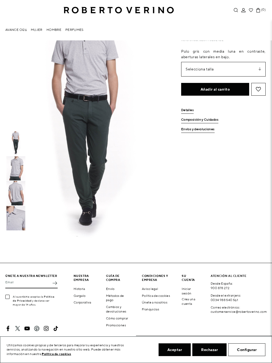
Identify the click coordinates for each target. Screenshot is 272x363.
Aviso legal (150, 289)
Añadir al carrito (215, 89)
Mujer (36, 30)
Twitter (17, 328)
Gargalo (80, 296)
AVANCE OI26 (16, 30)
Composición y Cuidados (199, 119)
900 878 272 (220, 288)
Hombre (53, 30)
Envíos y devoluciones (198, 129)
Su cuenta (188, 277)
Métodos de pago (115, 298)
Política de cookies (156, 296)
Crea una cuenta (188, 301)
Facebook (8, 328)
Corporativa (82, 302)
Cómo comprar (117, 318)
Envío (110, 289)
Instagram (46, 328)
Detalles (187, 110)
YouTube (27, 328)
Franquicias (150, 309)
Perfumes (74, 30)
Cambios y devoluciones (116, 309)
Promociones (116, 325)
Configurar (247, 350)
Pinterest (36, 328)
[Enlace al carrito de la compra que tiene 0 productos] (258, 10)
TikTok (55, 328)
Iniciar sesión (186, 291)
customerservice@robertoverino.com (239, 312)
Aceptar (174, 350)
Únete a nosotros (154, 302)
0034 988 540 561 (224, 300)
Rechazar (209, 350)
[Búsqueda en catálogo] (236, 10)
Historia (79, 289)
